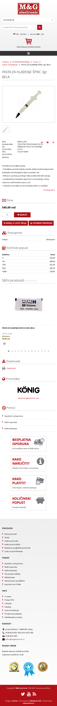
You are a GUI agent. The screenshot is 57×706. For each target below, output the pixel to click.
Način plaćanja (11, 428)
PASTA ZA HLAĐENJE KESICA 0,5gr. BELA (18, 328)
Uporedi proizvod (42, 223)
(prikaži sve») (30, 280)
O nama (8, 596)
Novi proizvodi (11, 534)
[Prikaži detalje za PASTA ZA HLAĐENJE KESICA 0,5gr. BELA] (28, 304)
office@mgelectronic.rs (14, 639)
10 (38, 351)
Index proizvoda (11, 541)
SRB (17, 34)
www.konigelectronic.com (28, 398)
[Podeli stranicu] (53, 142)
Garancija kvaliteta (12, 574)
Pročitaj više (49, 190)
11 (41, 351)
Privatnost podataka (13, 614)
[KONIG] (28, 389)
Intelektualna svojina (13, 617)
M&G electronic (22, 688)
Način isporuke (11, 422)
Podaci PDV (9, 600)
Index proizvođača (12, 544)
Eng (24, 34)
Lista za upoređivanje (14, 551)
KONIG (20, 149)
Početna (5, 62)
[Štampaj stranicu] (42, 142)
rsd (38, 34)
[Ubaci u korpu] (4, 344)
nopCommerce (28, 703)
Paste (35, 62)
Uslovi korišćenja (12, 610)
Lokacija (8, 603)
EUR (42, 34)
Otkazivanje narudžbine (15, 581)
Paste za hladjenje (10, 64)
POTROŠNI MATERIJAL (21, 62)
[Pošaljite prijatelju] (47, 142)
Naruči (23, 214)
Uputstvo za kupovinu (14, 416)
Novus (15, 701)
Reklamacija (10, 577)
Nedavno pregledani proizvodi (17, 548)
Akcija (7, 537)
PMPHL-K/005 (7, 334)
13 (48, 351)
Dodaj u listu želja (15, 223)
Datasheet (11, 368)
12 (45, 351)
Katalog (8, 607)
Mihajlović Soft (35, 701)
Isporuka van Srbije (13, 584)
